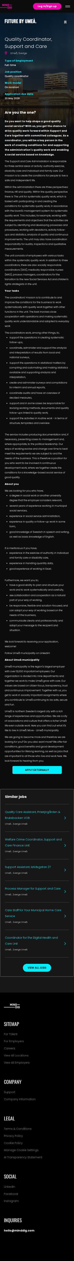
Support (9, 1092)
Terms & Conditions (18, 1129)
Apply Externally (37, 770)
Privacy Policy (13, 1136)
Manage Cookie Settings (21, 1150)
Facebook (11, 1194)
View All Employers (17, 1063)
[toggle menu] (68, 6)
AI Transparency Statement (23, 1157)
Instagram (11, 1201)
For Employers (14, 1041)
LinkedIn (9, 1187)
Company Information (20, 1099)
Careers (9, 1048)
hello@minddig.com (19, 1230)
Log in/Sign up (47, 6)
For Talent (11, 1034)
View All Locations (16, 1055)
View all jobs (37, 967)
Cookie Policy (13, 1143)
